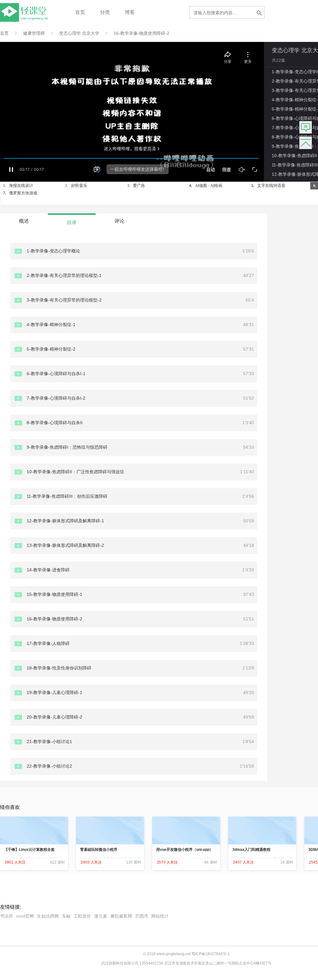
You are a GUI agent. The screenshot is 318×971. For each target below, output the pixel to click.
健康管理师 (34, 33)
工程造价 (82, 916)
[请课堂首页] (25, 20)
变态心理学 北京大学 (79, 33)
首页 (80, 12)
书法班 (6, 916)
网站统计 (160, 916)
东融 (66, 916)
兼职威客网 (121, 916)
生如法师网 (48, 916)
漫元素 (100, 916)
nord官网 (25, 916)
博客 (130, 12)
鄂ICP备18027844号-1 (211, 954)
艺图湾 (141, 916)
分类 (105, 12)
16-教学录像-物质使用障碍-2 (141, 33)
